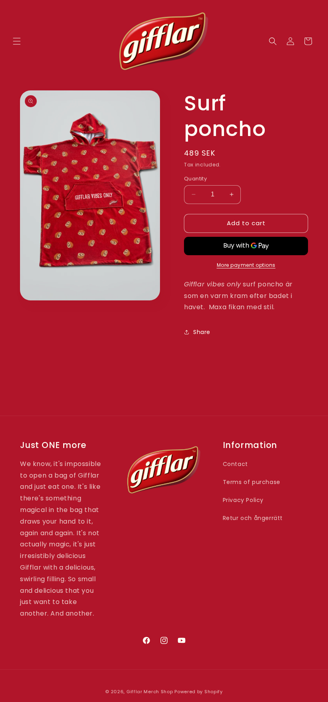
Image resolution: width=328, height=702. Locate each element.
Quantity (195, 178)
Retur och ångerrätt (253, 518)
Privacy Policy (243, 500)
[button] (17, 41)
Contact (235, 464)
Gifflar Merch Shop (149, 691)
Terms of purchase (251, 482)
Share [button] (201, 332)
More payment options (246, 265)
